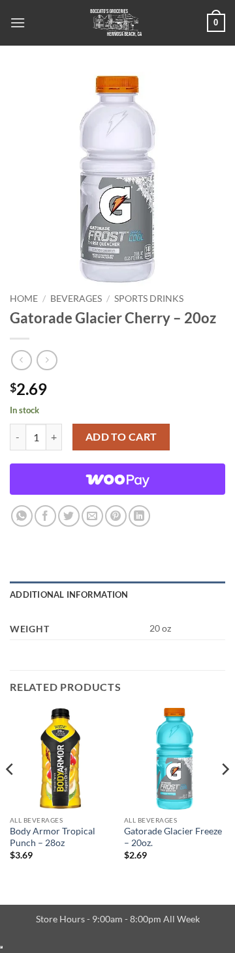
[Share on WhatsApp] (22, 516)
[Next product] (21, 360)
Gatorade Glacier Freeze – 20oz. (173, 837)
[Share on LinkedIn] (139, 516)
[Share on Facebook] (45, 516)
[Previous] (10, 795)
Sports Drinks (148, 298)
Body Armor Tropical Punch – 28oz (52, 837)
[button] (17, 22)
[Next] (224, 795)
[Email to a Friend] (92, 516)
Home (24, 298)
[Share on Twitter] (69, 516)
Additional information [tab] (69, 594)
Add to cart (121, 437)
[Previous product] (47, 360)
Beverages (76, 298)
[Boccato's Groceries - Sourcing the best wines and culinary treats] (116, 23)
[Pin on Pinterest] (116, 516)
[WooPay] (117, 479)
